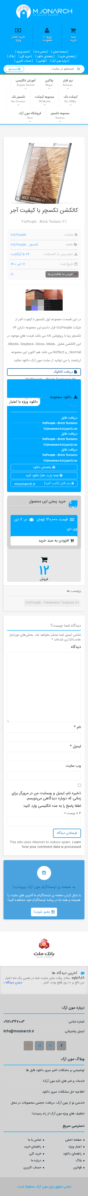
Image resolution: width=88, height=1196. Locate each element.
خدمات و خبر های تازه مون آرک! (63, 1081)
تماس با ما (34, 1140)
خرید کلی (35, 1154)
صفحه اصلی (73, 1140)
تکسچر (33, 245)
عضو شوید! (42, 912)
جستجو (13, 69)
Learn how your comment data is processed (51, 844)
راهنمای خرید (32, 1147)
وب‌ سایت (73, 766)
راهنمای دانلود (42, 467)
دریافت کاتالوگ (51, 372)
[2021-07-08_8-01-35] (44, 300)
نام (77, 727)
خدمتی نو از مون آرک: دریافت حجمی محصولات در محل (47, 1103)
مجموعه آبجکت (44, 98)
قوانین (77, 1168)
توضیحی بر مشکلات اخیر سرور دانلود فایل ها (55, 1071)
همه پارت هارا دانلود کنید (43, 475)
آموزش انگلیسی (25, 82)
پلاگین (49, 82)
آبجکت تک (70, 98)
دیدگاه (76, 647)
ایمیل (75, 746)
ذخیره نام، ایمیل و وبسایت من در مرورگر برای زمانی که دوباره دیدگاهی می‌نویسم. (46, 796)
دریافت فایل (59, 419)
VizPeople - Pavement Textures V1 (52, 603)
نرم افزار (68, 82)
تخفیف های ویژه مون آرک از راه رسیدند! (58, 1114)
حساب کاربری (32, 1168)
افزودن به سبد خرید (53, 541)
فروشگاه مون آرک (30, 115)
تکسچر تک (18, 98)
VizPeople (18, 235)
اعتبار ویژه (75, 1147)
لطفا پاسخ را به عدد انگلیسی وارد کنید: (52, 806)
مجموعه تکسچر (60, 115)
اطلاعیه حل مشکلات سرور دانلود (63, 1092)
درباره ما (36, 1160)
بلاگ (79, 1160)
